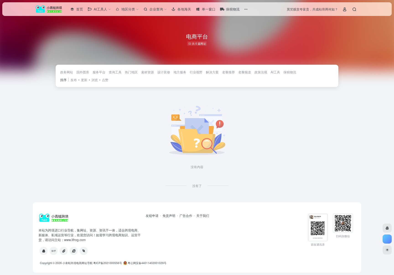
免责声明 (169, 215)
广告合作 (185, 215)
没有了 (197, 185)
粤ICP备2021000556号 (107, 263)
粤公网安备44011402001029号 (146, 263)
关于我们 (202, 215)
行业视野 (196, 72)
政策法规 (260, 72)
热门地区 (131, 72)
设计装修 (163, 72)
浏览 (94, 79)
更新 (84, 79)
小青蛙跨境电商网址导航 (77, 263)
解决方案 (212, 72)
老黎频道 (244, 72)
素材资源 (147, 72)
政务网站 (66, 72)
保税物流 (289, 72)
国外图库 (82, 72)
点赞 (105, 79)
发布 (73, 79)
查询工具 (115, 72)
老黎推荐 (228, 72)
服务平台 (99, 72)
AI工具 (275, 72)
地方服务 (180, 72)
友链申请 (152, 215)
